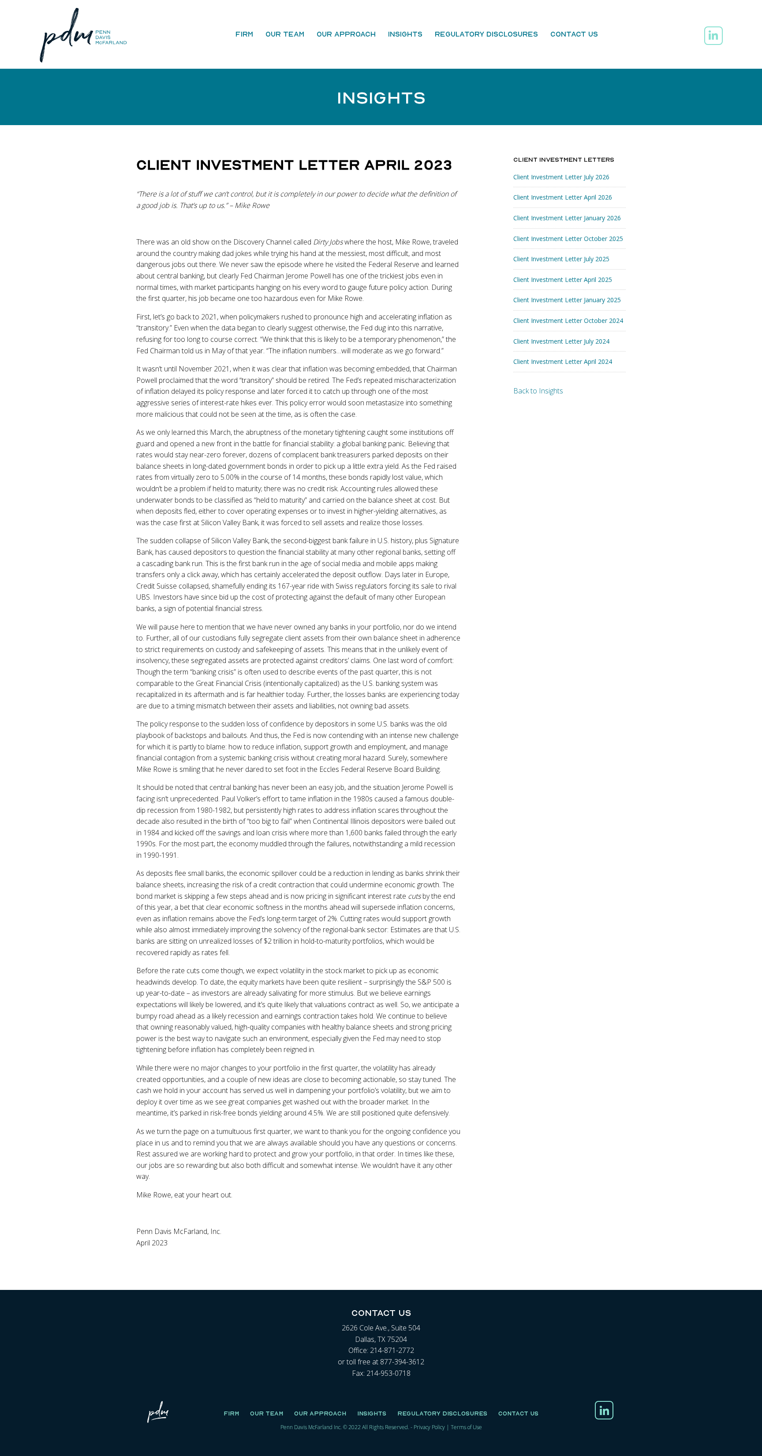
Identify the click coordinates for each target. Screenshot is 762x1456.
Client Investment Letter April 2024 (562, 361)
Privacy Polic (428, 1427)
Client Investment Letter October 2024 (568, 320)
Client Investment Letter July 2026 (561, 177)
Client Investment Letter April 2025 (562, 279)
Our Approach (346, 34)
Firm (244, 34)
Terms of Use (466, 1427)
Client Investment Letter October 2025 (568, 238)
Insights (405, 34)
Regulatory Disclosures (486, 34)
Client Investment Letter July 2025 (561, 259)
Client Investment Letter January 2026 (567, 218)
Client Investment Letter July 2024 (561, 341)
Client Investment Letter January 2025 (567, 300)
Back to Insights (538, 391)
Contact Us (574, 34)
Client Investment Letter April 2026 (562, 197)
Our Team (284, 34)
